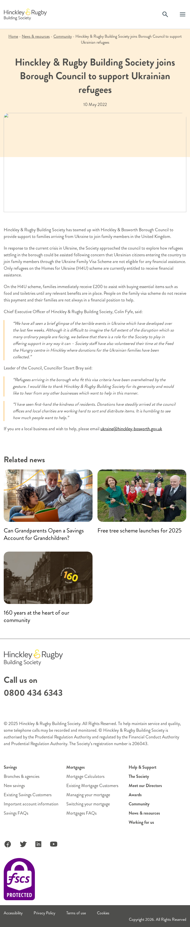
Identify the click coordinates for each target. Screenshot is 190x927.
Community (62, 36)
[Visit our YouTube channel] (54, 844)
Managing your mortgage (88, 795)
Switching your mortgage (88, 804)
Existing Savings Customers (27, 795)
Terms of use (76, 913)
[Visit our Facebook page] (8, 844)
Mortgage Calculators (85, 776)
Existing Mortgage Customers (92, 785)
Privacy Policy (44, 913)
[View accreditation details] (19, 879)
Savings (10, 767)
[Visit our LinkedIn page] (38, 844)
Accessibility (13, 913)
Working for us (141, 822)
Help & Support (142, 767)
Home (13, 36)
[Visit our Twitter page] (23, 844)
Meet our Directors (145, 785)
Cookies (103, 913)
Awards (135, 795)
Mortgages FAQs (81, 813)
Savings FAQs (16, 813)
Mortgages (75, 767)
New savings (14, 785)
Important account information (31, 804)
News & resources (36, 36)
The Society (139, 776)
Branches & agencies (21, 776)
